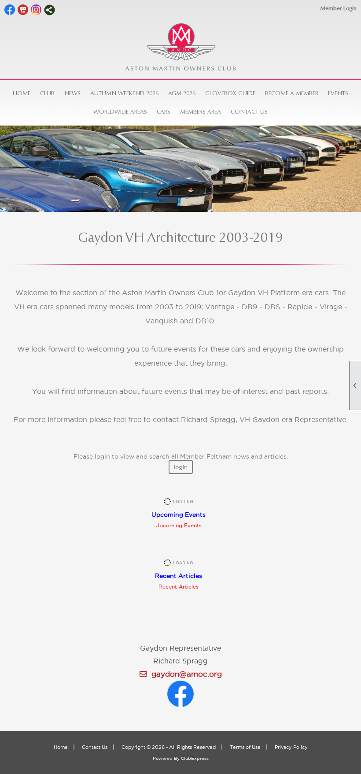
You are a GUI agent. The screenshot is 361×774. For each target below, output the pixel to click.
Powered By (167, 758)
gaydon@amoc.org (184, 674)
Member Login (338, 8)
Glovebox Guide (230, 93)
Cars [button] (163, 111)
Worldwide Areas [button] (120, 111)
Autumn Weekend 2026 (124, 93)
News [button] (72, 93)
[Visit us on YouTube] (23, 9)
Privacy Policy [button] (291, 747)
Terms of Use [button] (245, 747)
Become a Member (291, 93)
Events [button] (338, 93)
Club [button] (47, 93)
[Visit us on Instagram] (36, 9)
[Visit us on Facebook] (9, 9)
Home (21, 93)
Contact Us (249, 111)
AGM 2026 (181, 93)
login (181, 467)
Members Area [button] (200, 111)
